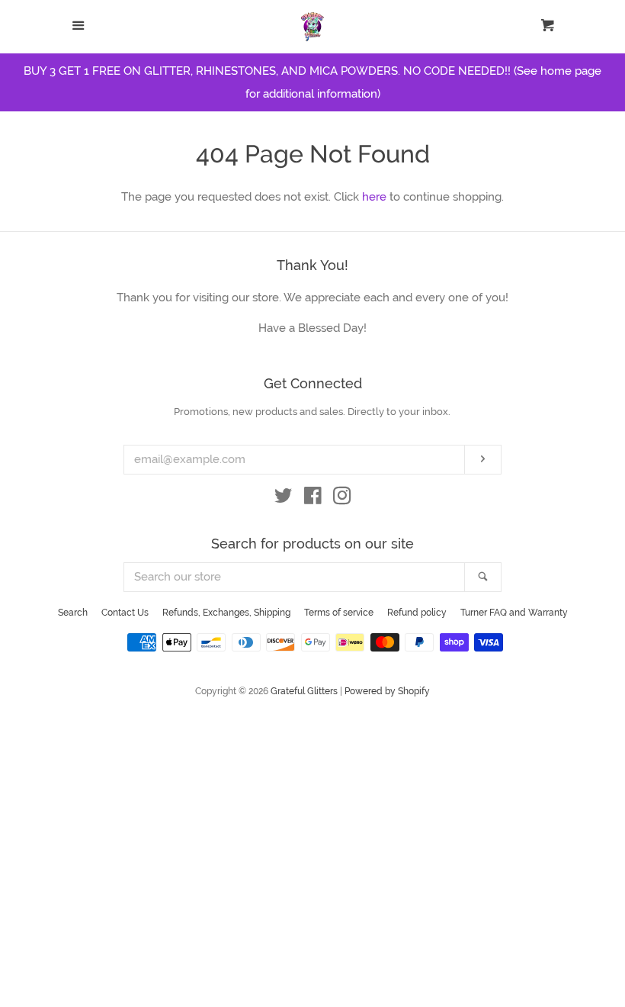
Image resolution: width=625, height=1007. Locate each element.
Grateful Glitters (304, 691)
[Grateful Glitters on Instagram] (342, 499)
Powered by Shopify (387, 691)
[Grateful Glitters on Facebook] (312, 499)
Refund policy (417, 612)
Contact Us (125, 612)
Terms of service (338, 612)
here (374, 197)
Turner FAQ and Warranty (514, 612)
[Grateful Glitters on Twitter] (283, 499)
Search (73, 612)
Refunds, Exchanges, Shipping (226, 612)
